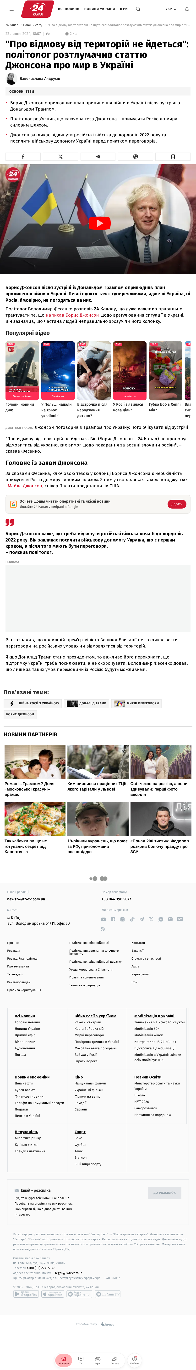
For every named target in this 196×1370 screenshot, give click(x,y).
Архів (135, 966)
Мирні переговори (89, 1035)
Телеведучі (15, 974)
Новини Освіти (147, 1077)
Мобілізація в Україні (154, 1016)
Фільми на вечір (87, 1096)
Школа (139, 1095)
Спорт (80, 1132)
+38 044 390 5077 (116, 899)
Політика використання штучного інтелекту (94, 952)
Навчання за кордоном (152, 1115)
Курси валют (25, 1090)
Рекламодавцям (18, 982)
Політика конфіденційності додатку (95, 961)
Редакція (13, 950)
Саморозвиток (145, 1108)
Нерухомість (26, 1132)
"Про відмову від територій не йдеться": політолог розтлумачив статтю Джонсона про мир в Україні (119, 25)
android (26, 1294)
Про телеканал (18, 966)
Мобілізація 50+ (146, 1029)
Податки (21, 1109)
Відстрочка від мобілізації (154, 1048)
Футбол (80, 1145)
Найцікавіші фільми (90, 1083)
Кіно (79, 1077)
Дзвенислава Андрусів (40, 79)
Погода (20, 1055)
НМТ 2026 (141, 1102)
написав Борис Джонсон (72, 315)
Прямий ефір (25, 1035)
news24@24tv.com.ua (26, 899)
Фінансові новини (29, 1096)
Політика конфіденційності (89, 943)
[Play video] (100, 223)
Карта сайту (140, 974)
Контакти (138, 943)
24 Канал (12, 25)
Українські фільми (89, 1090)
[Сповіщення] (187, 9)
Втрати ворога (86, 1061)
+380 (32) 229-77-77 (41, 1268)
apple (52, 1294)
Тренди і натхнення (30, 1151)
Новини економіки (32, 1077)
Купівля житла (26, 1145)
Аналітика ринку (28, 1138)
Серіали (81, 1109)
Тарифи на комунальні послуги (39, 1103)
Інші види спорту (88, 1164)
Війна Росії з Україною (95, 1016)
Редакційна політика (22, 958)
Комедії (80, 1103)
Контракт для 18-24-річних (155, 1042)
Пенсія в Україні (27, 1116)
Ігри (124, 9)
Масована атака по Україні (96, 1048)
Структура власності (146, 958)
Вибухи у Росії (86, 1055)
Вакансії (137, 950)
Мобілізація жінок (148, 1035)
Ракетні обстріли (88, 1022)
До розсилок (165, 1193)
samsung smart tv (107, 1294)
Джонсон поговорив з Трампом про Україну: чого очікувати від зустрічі (111, 427)
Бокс (78, 1138)
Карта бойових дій (89, 1029)
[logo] (37, 9)
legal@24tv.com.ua (68, 1273)
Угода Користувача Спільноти (91, 969)
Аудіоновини (25, 1048)
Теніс (79, 1151)
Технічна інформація (84, 985)
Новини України (99, 9)
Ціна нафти (24, 1083)
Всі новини (69, 9)
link (103, 919)
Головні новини (27, 1022)
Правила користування (24, 990)
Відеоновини (25, 1042)
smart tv (79, 1294)
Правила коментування (86, 977)
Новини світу (33, 25)
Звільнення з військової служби (159, 1022)
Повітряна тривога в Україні (97, 1042)
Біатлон (81, 1158)
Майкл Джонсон (25, 486)
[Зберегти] (173, 156)
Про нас (13, 943)
